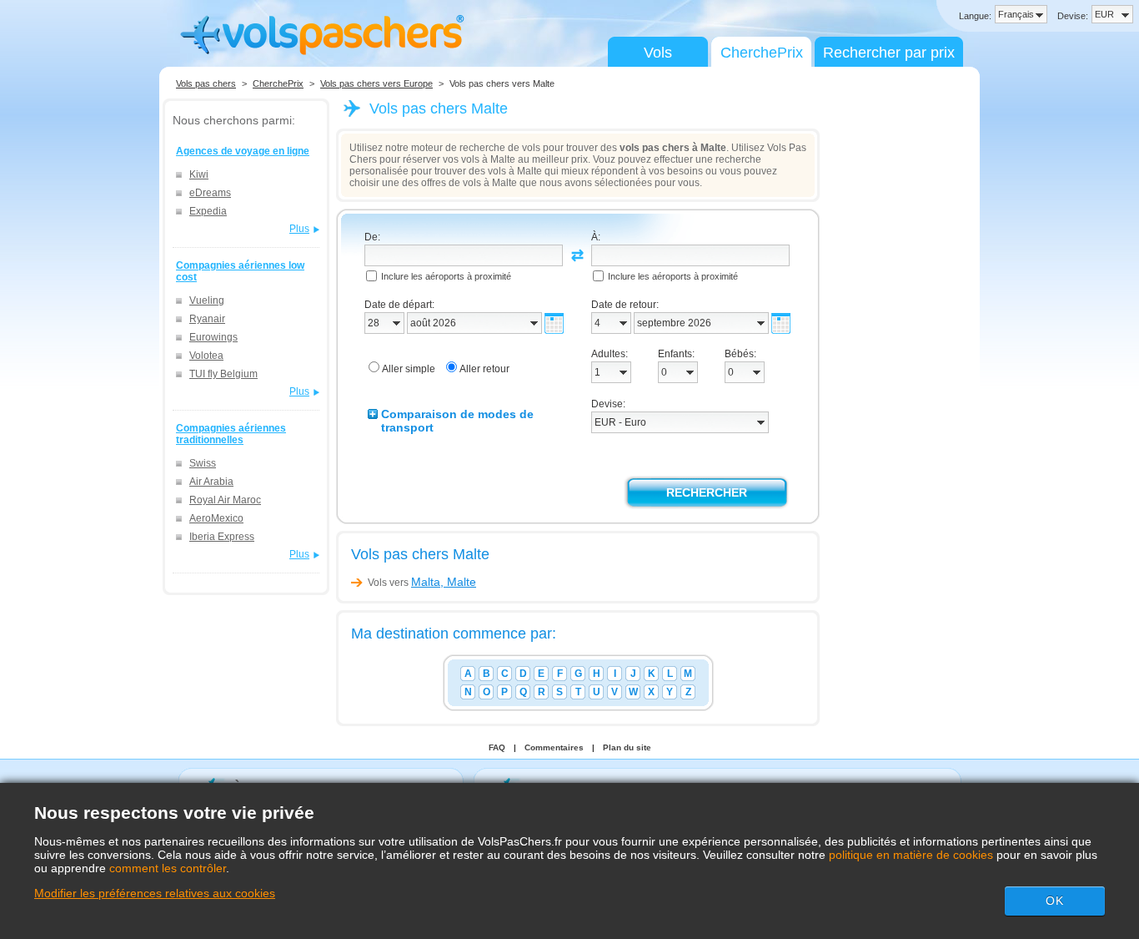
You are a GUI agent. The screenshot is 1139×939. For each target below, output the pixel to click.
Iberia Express (221, 537)
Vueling (206, 300)
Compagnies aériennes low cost (240, 271)
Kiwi (198, 174)
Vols (658, 52)
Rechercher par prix (889, 52)
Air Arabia (211, 481)
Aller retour (484, 369)
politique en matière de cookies (911, 854)
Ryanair (207, 319)
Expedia (208, 211)
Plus (299, 229)
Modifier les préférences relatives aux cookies (154, 893)
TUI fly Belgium (223, 374)
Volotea (206, 355)
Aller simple (408, 369)
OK (1055, 900)
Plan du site (627, 747)
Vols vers (422, 582)
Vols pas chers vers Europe (376, 83)
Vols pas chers (206, 83)
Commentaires (554, 747)
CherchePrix (761, 52)
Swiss (202, 463)
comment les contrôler (167, 868)
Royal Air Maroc (225, 500)
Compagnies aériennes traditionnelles (231, 434)
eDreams (210, 193)
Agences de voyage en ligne (242, 151)
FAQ (497, 747)
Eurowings (213, 337)
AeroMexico (216, 518)
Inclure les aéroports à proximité (446, 276)
